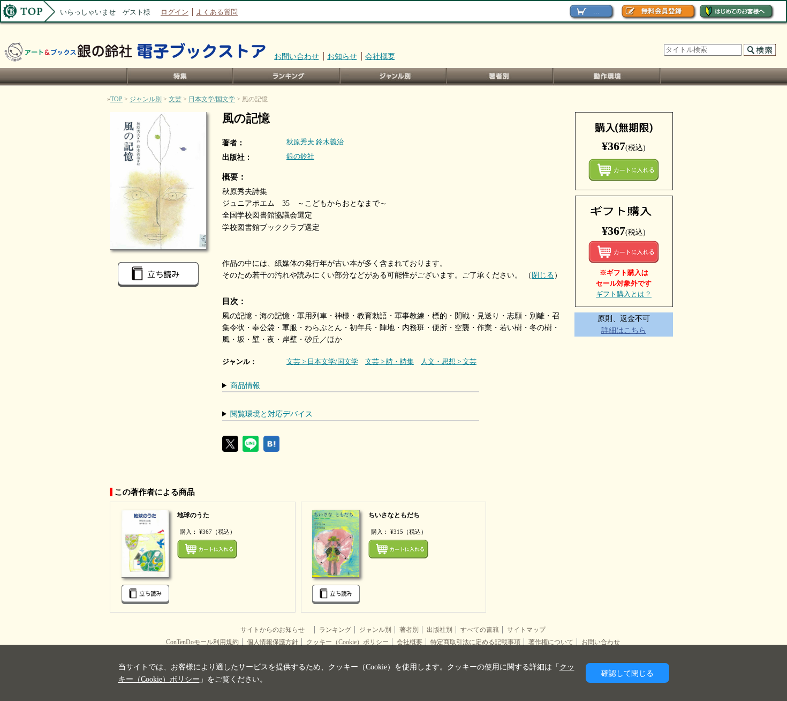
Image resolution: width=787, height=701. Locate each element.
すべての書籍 (479, 629)
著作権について (550, 642)
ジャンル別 (393, 77)
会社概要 (380, 56)
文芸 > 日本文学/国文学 (322, 361)
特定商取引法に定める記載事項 (475, 642)
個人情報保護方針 (272, 642)
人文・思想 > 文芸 (448, 361)
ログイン (174, 12)
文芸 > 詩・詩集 (389, 361)
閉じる (543, 275)
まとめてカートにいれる (624, 170)
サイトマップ (526, 629)
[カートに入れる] (624, 252)
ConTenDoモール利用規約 (202, 642)
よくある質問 (217, 12)
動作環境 (607, 77)
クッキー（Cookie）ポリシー (347, 642)
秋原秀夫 (300, 142)
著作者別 (500, 77)
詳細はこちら (623, 330)
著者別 (409, 629)
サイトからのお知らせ (275, 629)
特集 (179, 77)
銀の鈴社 (300, 156)
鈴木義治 (330, 142)
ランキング (286, 77)
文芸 (175, 99)
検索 (760, 50)
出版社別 (439, 629)
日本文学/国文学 (211, 99)
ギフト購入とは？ (624, 294)
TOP (116, 99)
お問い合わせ (296, 56)
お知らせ (342, 56)
